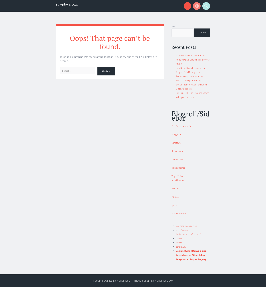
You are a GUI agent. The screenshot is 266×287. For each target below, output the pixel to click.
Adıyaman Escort (179, 213)
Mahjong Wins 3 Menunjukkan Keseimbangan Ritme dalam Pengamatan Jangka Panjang (191, 255)
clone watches (178, 167)
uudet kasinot (177, 180)
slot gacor (176, 134)
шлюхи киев (177, 159)
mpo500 (175, 196)
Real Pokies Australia (181, 126)
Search (174, 26)
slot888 (179, 238)
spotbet (175, 205)
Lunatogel (176, 142)
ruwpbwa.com (67, 4)
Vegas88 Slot (177, 176)
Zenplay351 (181, 246)
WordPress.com (164, 280)
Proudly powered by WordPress (111, 280)
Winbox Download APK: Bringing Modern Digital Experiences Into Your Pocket (193, 59)
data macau (177, 151)
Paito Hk (175, 188)
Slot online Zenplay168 (186, 225)
